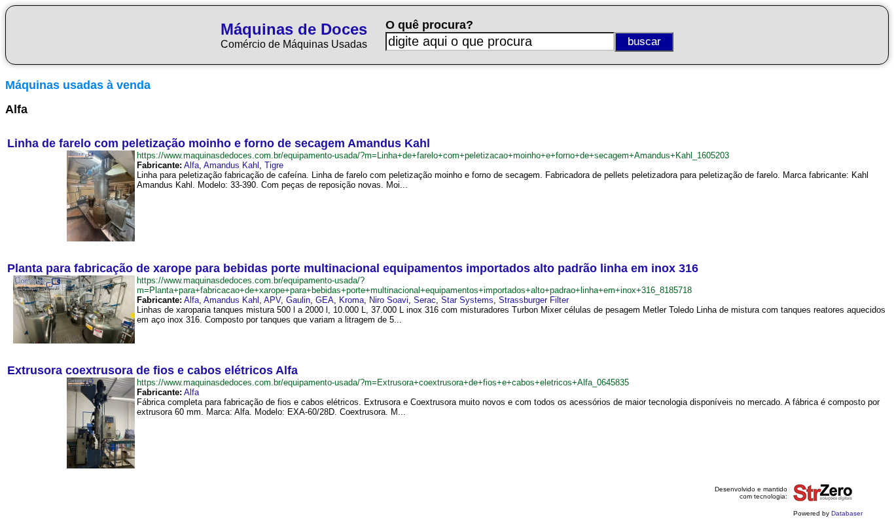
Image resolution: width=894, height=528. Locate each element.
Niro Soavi (388, 300)
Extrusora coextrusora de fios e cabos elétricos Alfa (152, 370)
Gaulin (298, 300)
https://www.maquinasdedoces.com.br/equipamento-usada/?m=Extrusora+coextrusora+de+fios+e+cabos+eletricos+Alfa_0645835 (383, 382)
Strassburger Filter (534, 300)
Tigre (273, 165)
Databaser (847, 513)
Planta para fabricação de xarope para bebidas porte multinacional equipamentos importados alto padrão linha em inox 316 (352, 268)
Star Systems (467, 300)
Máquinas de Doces (294, 29)
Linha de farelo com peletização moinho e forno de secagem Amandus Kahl (218, 143)
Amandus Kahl (231, 165)
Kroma (351, 300)
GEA (324, 300)
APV (272, 300)
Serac (425, 300)
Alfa (191, 165)
